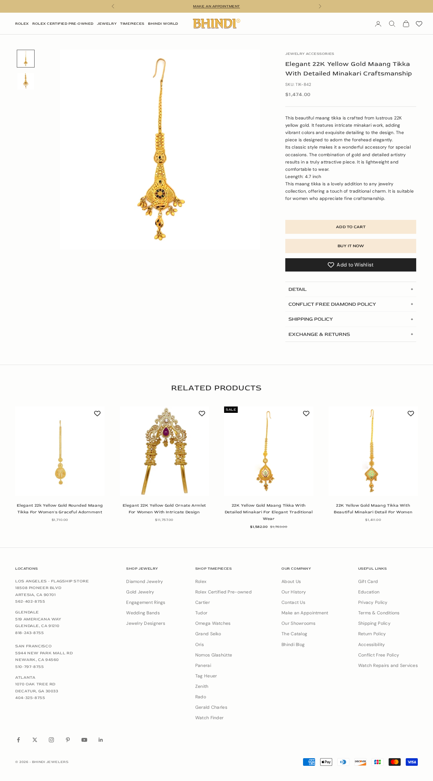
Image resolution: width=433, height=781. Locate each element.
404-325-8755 (30, 697)
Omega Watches (213, 623)
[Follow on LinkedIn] (101, 740)
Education (369, 592)
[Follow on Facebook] (18, 740)
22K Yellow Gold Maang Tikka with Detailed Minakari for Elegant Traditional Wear (269, 512)
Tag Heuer (206, 676)
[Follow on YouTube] (84, 740)
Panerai (203, 665)
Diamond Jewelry (144, 581)
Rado (200, 697)
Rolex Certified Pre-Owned (63, 24)
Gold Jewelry (140, 592)
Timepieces (132, 24)
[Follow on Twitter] (35, 740)
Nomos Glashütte (213, 655)
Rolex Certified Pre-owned (223, 592)
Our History (293, 592)
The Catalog (294, 634)
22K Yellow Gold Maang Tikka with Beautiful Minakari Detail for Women (373, 509)
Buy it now (351, 245)
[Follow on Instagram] (51, 740)
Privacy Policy (373, 602)
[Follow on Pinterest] (68, 740)
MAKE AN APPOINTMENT (216, 6)
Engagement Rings (145, 602)
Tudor (201, 613)
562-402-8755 (30, 601)
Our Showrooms (298, 623)
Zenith (202, 686)
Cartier (202, 602)
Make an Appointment (304, 613)
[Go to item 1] (26, 58)
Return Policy (372, 634)
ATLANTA (25, 677)
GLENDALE (27, 612)
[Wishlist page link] (419, 24)
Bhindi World (163, 24)
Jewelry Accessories (309, 54)
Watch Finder (209, 717)
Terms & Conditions (379, 613)
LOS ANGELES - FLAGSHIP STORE (52, 581)
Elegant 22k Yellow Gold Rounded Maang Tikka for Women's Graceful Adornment (60, 509)
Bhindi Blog (293, 644)
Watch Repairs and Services (388, 665)
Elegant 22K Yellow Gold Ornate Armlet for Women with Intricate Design (164, 509)
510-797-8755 (29, 666)
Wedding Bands (143, 613)
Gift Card (368, 581)
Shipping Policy (374, 623)
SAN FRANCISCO (33, 646)
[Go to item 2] (26, 81)
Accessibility (371, 644)
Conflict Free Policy (378, 655)
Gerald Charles (211, 707)
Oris (199, 644)
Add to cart (350, 226)
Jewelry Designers (145, 623)
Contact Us (293, 602)
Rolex (22, 24)
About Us (291, 581)
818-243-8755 (29, 632)
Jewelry (107, 24)
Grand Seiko (208, 634)
